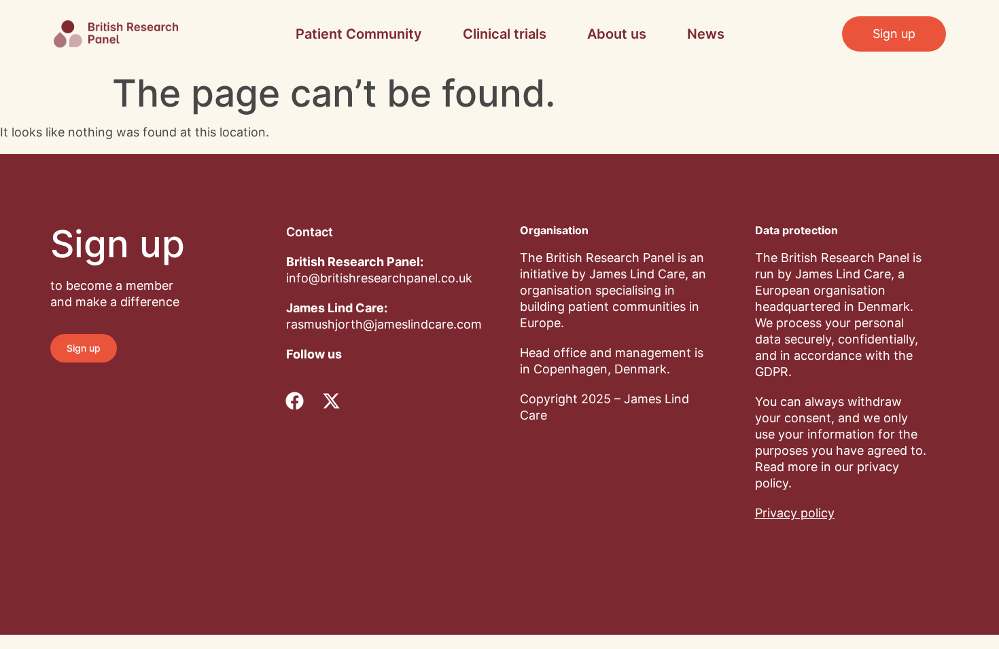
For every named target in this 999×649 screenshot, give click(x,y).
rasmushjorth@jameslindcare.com (384, 324)
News (705, 34)
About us (616, 34)
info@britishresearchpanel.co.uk (379, 278)
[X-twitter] (331, 401)
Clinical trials (504, 34)
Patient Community (359, 34)
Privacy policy (795, 513)
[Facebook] (294, 401)
